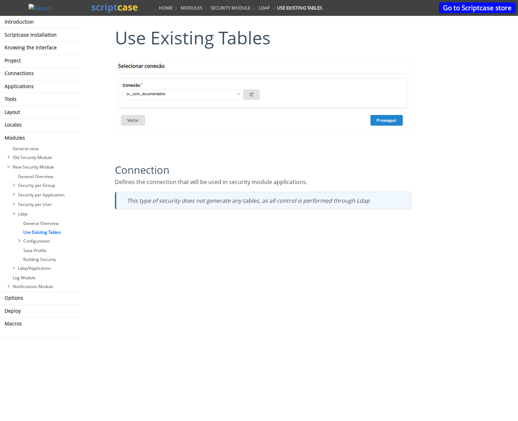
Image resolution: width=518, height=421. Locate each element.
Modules (15, 137)
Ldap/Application (34, 268)
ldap (264, 8)
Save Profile (35, 251)
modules (191, 8)
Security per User (35, 204)
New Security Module (33, 167)
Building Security (39, 259)
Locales (13, 124)
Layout (12, 112)
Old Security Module (32, 157)
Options (14, 297)
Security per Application (41, 195)
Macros (13, 323)
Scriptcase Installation (31, 34)
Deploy (13, 310)
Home (166, 8)
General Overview (35, 176)
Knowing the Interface (31, 47)
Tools (11, 99)
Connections (19, 73)
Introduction (19, 21)
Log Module (24, 278)
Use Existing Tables (42, 232)
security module (230, 8)
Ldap (22, 214)
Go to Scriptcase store (477, 7)
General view (25, 149)
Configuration (36, 241)
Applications (19, 86)
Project (13, 60)
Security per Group (36, 185)
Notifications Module (33, 286)
